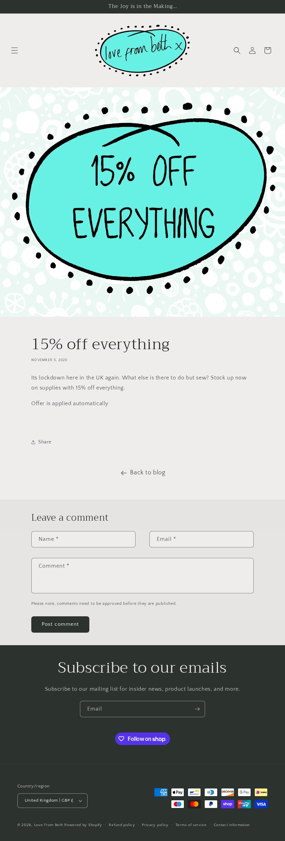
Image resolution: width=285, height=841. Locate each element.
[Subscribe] (197, 709)
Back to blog (147, 472)
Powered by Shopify (83, 825)
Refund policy (122, 825)
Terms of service (191, 825)
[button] (14, 50)
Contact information (232, 825)
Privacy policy (155, 825)
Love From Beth (48, 825)
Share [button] (44, 442)
